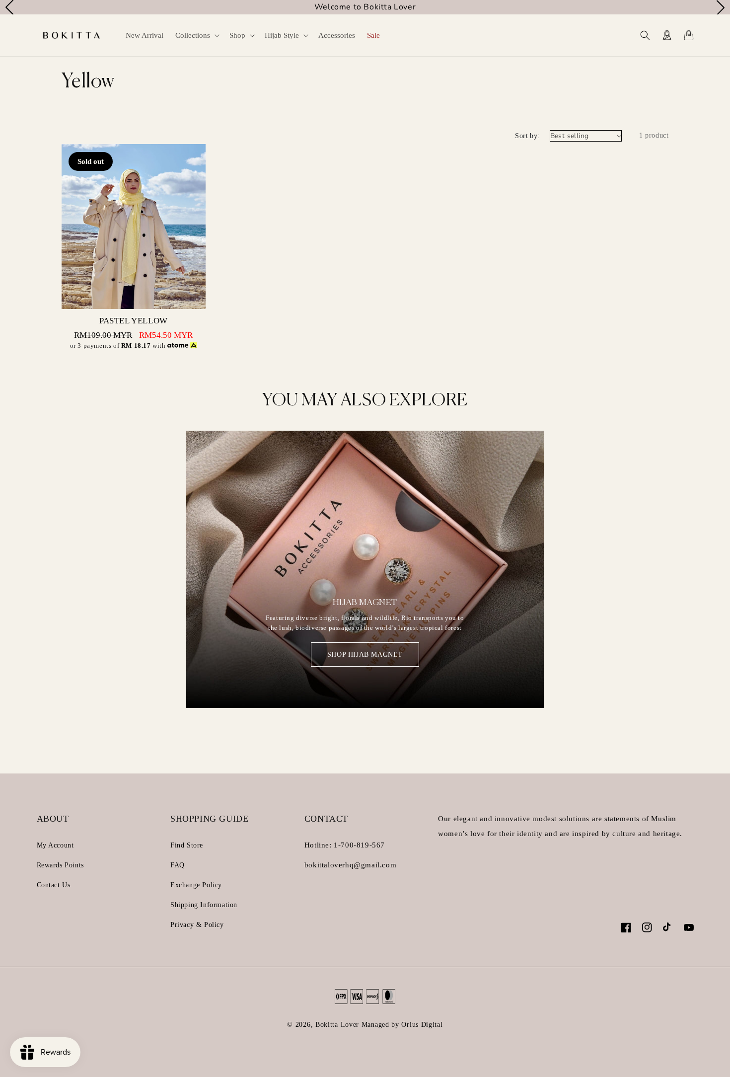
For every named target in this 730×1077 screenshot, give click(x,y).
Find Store (186, 845)
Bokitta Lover (337, 1024)
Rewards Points (60, 865)
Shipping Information (203, 905)
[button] (196, 35)
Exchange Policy (196, 885)
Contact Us (54, 885)
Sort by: (527, 136)
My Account (55, 845)
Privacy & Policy (197, 924)
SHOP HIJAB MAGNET (365, 654)
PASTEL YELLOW (133, 320)
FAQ (177, 865)
